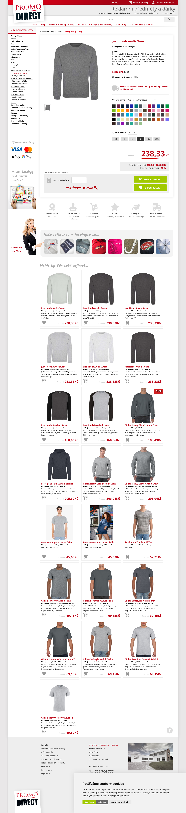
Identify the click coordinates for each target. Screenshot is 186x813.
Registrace (45, 773)
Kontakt (149, 24)
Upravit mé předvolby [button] (120, 802)
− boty (13, 102)
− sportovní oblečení (18, 100)
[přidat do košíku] (44, 323)
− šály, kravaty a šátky (19, 81)
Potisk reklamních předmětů (53, 763)
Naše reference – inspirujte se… (71, 235)
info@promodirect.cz (149, 13)
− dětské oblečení (17, 94)
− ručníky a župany (18, 89)
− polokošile (15, 65)
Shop (43, 24)
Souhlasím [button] (89, 802)
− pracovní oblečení (18, 86)
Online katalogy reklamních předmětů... (22, 176)
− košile (13, 68)
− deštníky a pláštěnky (19, 84)
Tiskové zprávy (47, 770)
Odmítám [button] (102, 802)
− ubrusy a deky (17, 92)
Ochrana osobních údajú (51, 759)
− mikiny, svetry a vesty (19, 73)
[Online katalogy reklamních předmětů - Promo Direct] (24, 208)
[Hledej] (169, 19)
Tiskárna (82, 24)
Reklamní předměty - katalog (62, 24)
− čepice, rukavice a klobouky (22, 78)
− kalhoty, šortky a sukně (20, 70)
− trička (13, 62)
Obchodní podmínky (49, 755)
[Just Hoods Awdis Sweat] (75, 102)
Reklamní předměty (20, 29)
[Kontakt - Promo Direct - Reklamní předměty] (150, 770)
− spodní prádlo (17, 97)
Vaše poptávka (136, 24)
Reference (45, 766)
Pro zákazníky (106, 24)
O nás (35, 24)
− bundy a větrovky (18, 76)
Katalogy (93, 24)
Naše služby (121, 24)
